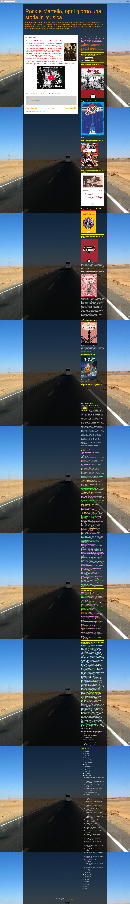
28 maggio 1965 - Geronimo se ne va (93, 788)
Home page (51, 108)
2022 (84, 879)
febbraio (87, 874)
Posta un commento (35, 100)
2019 (84, 886)
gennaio (87, 876)
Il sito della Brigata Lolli (89, 745)
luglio (86, 771)
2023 (84, 758)
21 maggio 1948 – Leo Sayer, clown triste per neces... (93, 813)
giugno (86, 773)
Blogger (71, 899)
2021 (84, 881)
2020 (84, 884)
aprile (86, 870)
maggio (87, 775)
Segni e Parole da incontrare (90, 735)
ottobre (87, 764)
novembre (87, 762)
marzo (86, 872)
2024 (84, 755)
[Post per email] (49, 93)
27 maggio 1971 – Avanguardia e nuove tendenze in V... (92, 791)
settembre (87, 766)
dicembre (87, 760)
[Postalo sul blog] (54, 93)
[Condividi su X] (56, 93)
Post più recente (32, 108)
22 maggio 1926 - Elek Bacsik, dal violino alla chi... (93, 809)
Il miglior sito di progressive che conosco (93, 743)
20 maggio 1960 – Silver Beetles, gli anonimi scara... (93, 817)
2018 (84, 888)
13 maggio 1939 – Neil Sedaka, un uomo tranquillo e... (93, 838)
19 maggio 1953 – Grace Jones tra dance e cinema (93, 820)
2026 (84, 751)
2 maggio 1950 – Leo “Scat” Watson (93, 867)
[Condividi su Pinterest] (59, 93)
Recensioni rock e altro (89, 739)
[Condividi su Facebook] (57, 93)
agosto (86, 769)
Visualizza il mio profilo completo (89, 445)
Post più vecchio (70, 108)
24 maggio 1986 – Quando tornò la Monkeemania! (93, 802)
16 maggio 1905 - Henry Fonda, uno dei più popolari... (93, 827)
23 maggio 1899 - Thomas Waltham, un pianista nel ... (93, 806)
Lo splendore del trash (88, 741)
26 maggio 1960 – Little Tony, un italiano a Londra (92, 795)
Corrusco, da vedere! (88, 737)
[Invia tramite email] (52, 93)
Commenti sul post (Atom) (38, 111)
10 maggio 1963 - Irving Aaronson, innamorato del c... (93, 842)
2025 (84, 753)
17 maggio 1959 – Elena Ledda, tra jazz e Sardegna (93, 824)
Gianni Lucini (94, 405)
